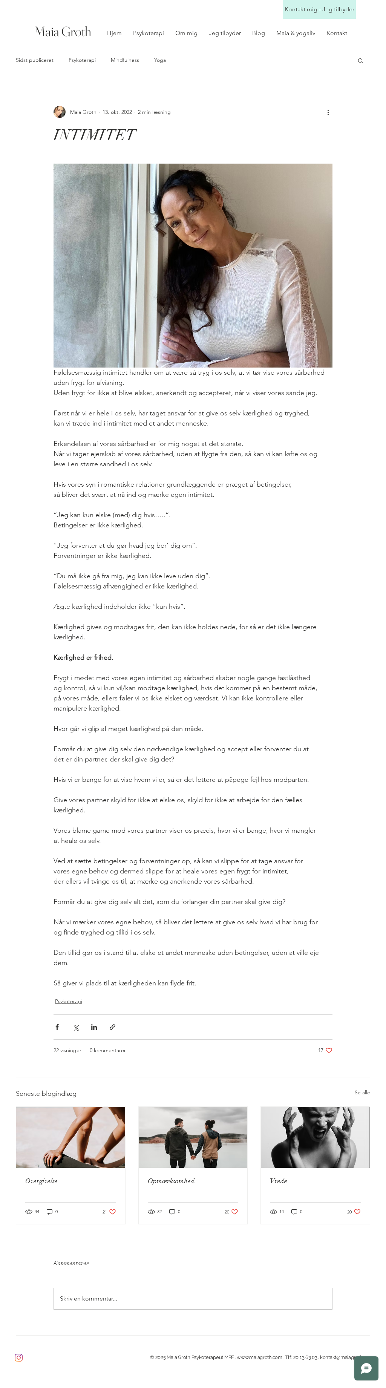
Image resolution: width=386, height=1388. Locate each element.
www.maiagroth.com (259, 1357)
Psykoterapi (82, 60)
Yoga (160, 60)
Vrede (278, 1181)
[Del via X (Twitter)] (75, 1027)
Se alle (362, 1092)
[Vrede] (315, 1137)
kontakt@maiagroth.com (347, 1357)
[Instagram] (19, 1358)
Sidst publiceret (35, 60)
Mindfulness (125, 60)
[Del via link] (112, 1027)
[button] (360, 60)
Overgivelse (41, 1181)
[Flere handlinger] (327, 111)
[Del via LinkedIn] (94, 1027)
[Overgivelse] (70, 1137)
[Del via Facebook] (57, 1027)
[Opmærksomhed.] (193, 1137)
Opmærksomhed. (172, 1181)
